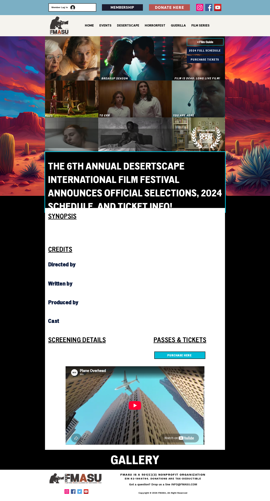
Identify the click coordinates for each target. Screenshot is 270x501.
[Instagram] (199, 7)
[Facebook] (208, 7)
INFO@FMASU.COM (184, 484)
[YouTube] (217, 7)
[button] (200, 25)
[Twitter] (79, 491)
